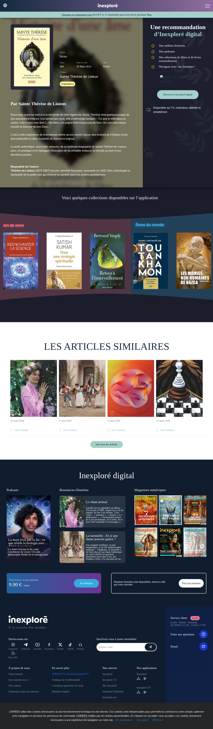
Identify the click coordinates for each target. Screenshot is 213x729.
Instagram (13, 649)
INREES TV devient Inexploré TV (70, 674)
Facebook (49, 649)
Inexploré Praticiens (113, 691)
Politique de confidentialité (66, 679)
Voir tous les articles (106, 444)
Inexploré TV (110, 679)
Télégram (25, 649)
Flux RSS (13, 657)
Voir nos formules (191, 583)
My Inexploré (110, 685)
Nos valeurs (14, 685)
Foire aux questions (182, 634)
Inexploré (107, 674)
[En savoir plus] (123, 720)
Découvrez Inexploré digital (177, 94)
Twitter (60, 649)
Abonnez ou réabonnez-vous (77, 14)
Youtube (37, 649)
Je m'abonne (86, 583)
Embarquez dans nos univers (23, 691)
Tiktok (70, 649)
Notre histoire (15, 674)
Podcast (80, 649)
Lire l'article (21, 430)
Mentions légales (61, 691)
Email (174, 646)
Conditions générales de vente (67, 685)
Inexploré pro (110, 697)
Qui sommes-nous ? (18, 679)
